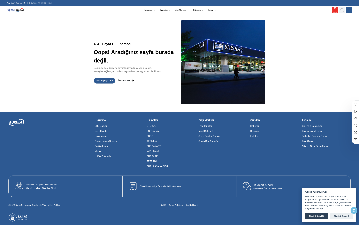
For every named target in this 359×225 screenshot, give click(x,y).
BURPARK (152, 156)
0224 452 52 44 (17, 3)
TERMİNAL (152, 141)
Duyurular (255, 131)
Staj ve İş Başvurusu (312, 126)
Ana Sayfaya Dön (104, 80)
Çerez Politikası (176, 205)
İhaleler (254, 136)
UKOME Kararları (103, 156)
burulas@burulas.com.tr (41, 3)
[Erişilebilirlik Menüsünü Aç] (354, 210)
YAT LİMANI (153, 151)
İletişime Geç (124, 80)
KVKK (163, 205)
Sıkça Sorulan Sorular (209, 136)
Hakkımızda (101, 136)
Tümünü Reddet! (341, 216)
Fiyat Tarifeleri (205, 126)
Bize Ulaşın (308, 141)
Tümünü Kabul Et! (317, 216)
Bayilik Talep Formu (312, 131)
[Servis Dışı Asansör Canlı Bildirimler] (335, 10)
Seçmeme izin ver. (314, 208)
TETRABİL (152, 161)
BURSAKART (154, 146)
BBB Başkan (101, 126)
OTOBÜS (151, 126)
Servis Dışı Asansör (208, 141)
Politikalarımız (102, 146)
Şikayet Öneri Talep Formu (315, 146)
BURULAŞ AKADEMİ (157, 166)
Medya (98, 151)
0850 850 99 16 (41, 188)
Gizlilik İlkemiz (192, 205)
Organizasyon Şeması (106, 141)
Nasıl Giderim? (205, 131)
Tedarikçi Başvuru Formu (314, 136)
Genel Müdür (101, 131)
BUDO (150, 136)
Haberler (254, 126)
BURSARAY (153, 131)
